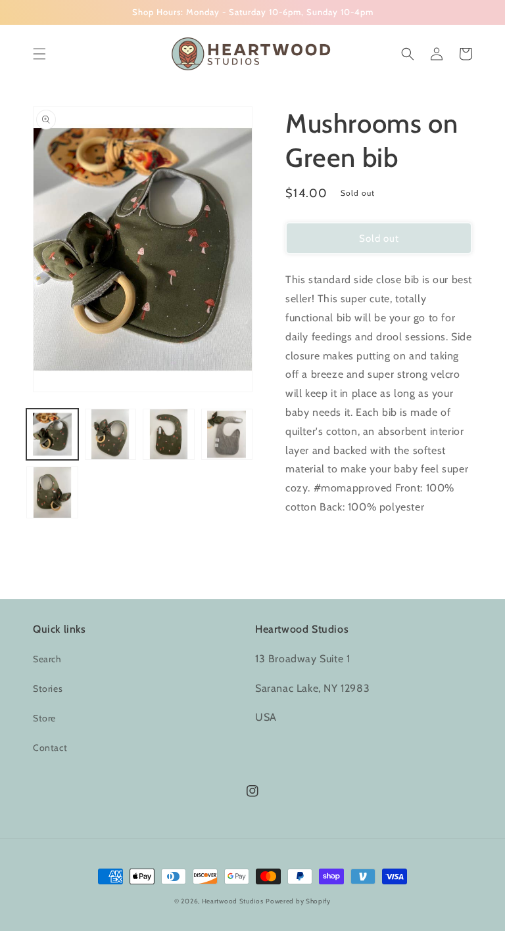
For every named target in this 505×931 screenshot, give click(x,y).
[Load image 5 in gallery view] (52, 492)
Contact (50, 748)
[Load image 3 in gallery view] (169, 435)
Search (47, 659)
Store (44, 718)
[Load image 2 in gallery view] (111, 435)
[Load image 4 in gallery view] (227, 435)
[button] (39, 53)
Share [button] (313, 541)
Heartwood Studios (233, 901)
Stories (47, 688)
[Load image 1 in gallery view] (52, 435)
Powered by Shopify (298, 901)
